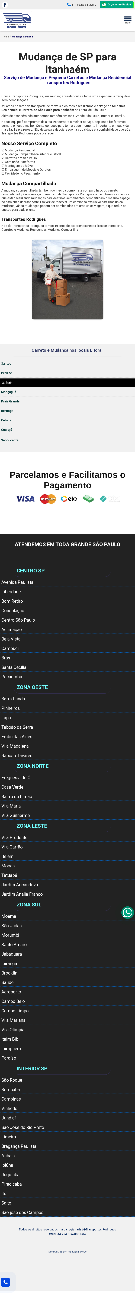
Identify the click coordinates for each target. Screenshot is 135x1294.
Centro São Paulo (18, 620)
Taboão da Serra (17, 727)
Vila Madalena (15, 746)
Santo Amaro (14, 944)
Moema (8, 916)
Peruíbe (6, 373)
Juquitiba (10, 1174)
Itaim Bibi (10, 1039)
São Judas (11, 925)
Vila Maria (11, 806)
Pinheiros (10, 708)
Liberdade (11, 591)
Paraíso (8, 1058)
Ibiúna (7, 1165)
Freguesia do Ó (16, 777)
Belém (7, 856)
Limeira (8, 1136)
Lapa (6, 717)
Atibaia (8, 1155)
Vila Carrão (12, 847)
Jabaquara (11, 954)
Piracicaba (11, 1184)
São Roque (11, 1080)
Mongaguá (8, 392)
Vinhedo (9, 1108)
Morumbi (10, 935)
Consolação (12, 610)
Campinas (11, 1099)
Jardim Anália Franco (22, 894)
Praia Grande (10, 401)
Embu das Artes (16, 736)
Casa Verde (12, 787)
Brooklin (9, 973)
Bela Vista (11, 639)
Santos (6, 363)
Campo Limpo (15, 1010)
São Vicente (9, 440)
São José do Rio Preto (22, 1127)
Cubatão (7, 420)
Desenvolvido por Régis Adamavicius (67, 1251)
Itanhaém (7, 382)
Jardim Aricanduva (19, 884)
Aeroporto (11, 991)
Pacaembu (11, 676)
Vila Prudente (14, 837)
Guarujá (6, 430)
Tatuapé (9, 875)
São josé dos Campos (22, 1212)
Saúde (7, 982)
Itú (3, 1193)
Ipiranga (9, 963)
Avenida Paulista (17, 582)
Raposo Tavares (16, 755)
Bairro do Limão (16, 796)
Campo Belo (13, 1001)
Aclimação (11, 629)
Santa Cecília (13, 667)
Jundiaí (8, 1118)
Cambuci (10, 648)
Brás (5, 657)
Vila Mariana (13, 1020)
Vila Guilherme (15, 815)
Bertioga (7, 411)
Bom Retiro (12, 601)
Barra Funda (13, 698)
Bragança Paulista (18, 1146)
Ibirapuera (11, 1048)
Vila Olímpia (12, 1029)
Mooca (8, 865)
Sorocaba (10, 1089)
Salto (6, 1203)
